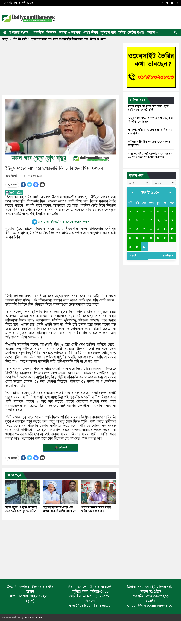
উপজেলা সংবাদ (18, 33)
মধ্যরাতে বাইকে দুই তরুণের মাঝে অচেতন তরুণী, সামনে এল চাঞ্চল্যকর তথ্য (150, 155)
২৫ (151, 238)
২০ (165, 229)
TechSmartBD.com (33, 617)
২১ (172, 229)
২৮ (172, 238)
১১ (151, 220)
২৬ (158, 238)
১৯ (158, 229)
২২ (130, 238)
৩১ (144, 246)
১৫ (130, 229)
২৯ (130, 246)
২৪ (144, 238)
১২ (158, 220)
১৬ (137, 229)
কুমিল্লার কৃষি (108, 33)
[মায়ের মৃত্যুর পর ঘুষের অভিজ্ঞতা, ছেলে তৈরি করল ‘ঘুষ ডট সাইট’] (22, 492)
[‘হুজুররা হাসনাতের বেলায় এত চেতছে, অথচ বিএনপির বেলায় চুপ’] (60, 492)
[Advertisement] (138, 17)
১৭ (144, 229)
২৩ (137, 238)
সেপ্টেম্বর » (168, 255)
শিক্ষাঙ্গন (51, 33)
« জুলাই (132, 255)
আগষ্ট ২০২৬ (151, 192)
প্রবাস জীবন (90, 33)
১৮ (151, 229)
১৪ (172, 220)
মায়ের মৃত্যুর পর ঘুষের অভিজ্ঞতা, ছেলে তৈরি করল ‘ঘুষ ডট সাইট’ (148, 108)
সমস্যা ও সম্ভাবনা (69, 33)
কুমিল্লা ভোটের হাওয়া (131, 33)
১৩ (165, 220)
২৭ (165, 238)
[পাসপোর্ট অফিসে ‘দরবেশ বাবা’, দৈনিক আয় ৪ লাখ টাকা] (98, 492)
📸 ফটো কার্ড (61, 447)
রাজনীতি (39, 33)
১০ (144, 220)
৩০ (137, 246)
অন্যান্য (151, 33)
